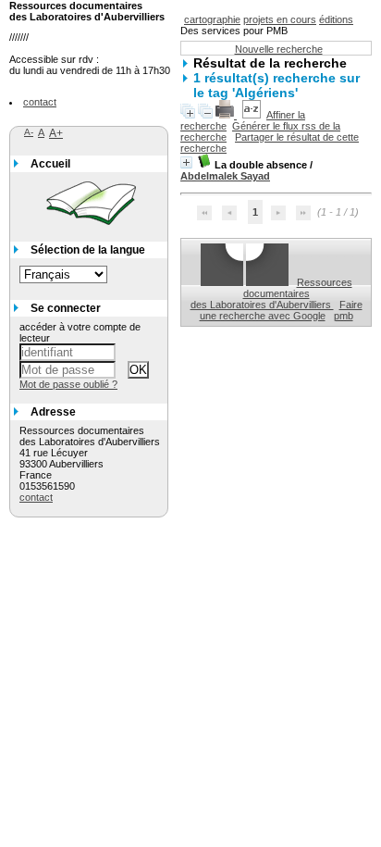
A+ (56, 133)
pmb (343, 315)
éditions (336, 19)
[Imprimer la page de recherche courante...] (226, 114)
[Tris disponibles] (251, 114)
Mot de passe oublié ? (68, 384)
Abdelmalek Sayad (225, 175)
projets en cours (279, 19)
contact (39, 101)
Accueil (50, 163)
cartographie (212, 19)
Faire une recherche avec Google (281, 310)
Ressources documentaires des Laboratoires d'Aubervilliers (271, 293)
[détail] (186, 162)
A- (28, 132)
